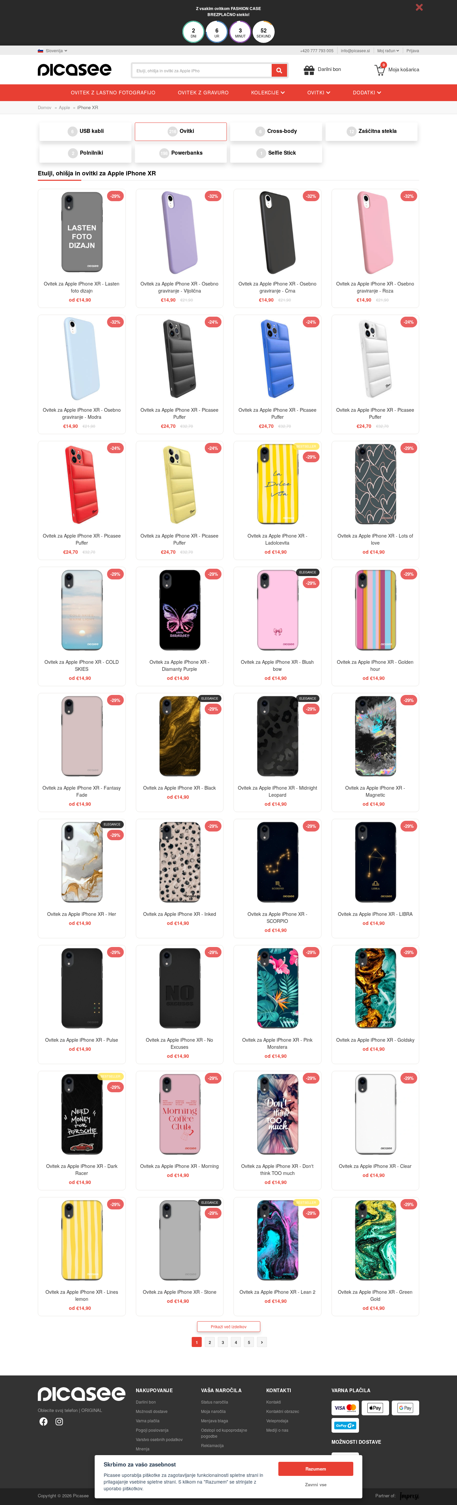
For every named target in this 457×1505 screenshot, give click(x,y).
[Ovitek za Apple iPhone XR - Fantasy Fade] (81, 737)
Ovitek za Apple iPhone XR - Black (179, 787)
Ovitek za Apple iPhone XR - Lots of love (375, 539)
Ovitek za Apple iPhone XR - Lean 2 (277, 1291)
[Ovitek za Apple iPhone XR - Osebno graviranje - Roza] (375, 232)
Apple (64, 107)
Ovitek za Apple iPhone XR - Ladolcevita (277, 539)
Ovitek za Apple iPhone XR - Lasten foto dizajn (81, 287)
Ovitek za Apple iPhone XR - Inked (179, 913)
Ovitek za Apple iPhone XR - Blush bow (277, 665)
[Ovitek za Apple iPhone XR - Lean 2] (277, 1241)
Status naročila (214, 1402)
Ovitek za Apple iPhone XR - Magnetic (375, 791)
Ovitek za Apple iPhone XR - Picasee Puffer (179, 413)
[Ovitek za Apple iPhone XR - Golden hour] (375, 610)
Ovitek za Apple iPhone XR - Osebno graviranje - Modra (82, 413)
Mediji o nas (277, 1430)
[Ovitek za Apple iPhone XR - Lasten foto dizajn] (81, 232)
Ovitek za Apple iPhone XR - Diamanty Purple (179, 665)
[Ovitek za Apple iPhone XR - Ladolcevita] (277, 485)
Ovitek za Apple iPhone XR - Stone (179, 1291)
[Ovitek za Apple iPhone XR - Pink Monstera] (277, 989)
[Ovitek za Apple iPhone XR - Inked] (179, 862)
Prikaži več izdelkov (229, 1326)
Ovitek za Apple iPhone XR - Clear (375, 1166)
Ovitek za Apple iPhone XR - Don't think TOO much (277, 1169)
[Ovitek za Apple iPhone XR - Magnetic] (375, 737)
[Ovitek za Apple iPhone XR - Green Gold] (375, 1241)
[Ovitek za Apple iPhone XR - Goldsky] (375, 989)
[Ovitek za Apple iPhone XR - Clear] (375, 1115)
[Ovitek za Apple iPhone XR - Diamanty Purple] (179, 610)
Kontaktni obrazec (282, 1411)
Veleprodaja (277, 1420)
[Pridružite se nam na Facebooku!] (43, 1421)
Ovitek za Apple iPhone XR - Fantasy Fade (81, 791)
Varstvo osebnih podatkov (159, 1439)
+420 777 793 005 (317, 50)
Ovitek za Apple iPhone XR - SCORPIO (277, 917)
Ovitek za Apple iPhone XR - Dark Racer (81, 1169)
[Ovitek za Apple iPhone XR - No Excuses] (179, 989)
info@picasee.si (355, 50)
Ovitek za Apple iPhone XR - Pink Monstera (277, 1043)
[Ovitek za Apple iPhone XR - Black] (179, 737)
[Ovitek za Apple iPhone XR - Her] (81, 862)
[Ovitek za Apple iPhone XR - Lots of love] (375, 485)
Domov (45, 107)
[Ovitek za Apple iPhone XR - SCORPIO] (277, 862)
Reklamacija (212, 1445)
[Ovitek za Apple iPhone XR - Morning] (179, 1115)
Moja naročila (213, 1411)
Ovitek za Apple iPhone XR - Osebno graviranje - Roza (375, 287)
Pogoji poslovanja (152, 1430)
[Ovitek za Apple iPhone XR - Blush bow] (277, 610)
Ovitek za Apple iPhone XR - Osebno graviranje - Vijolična (179, 287)
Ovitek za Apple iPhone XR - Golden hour (375, 665)
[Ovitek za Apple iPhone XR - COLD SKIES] (81, 610)
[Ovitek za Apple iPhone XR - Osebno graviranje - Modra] (81, 358)
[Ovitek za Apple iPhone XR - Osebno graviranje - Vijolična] (179, 232)
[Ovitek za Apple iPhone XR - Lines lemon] (81, 1241)
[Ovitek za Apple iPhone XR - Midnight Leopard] (277, 737)
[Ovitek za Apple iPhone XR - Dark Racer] (81, 1115)
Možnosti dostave (152, 1411)
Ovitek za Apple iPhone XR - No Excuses (179, 1043)
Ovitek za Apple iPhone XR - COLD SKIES (81, 665)
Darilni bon (146, 1402)
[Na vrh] (8, 1496)
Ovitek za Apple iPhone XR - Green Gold (375, 1295)
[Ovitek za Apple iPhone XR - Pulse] (81, 989)
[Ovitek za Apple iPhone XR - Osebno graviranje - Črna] (277, 232)
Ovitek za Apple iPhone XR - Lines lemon (81, 1295)
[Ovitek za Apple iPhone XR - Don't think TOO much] (277, 1115)
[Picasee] (74, 69)
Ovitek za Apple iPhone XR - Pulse (81, 1039)
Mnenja (143, 1448)
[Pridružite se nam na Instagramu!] (59, 1421)
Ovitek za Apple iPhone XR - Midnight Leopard (277, 791)
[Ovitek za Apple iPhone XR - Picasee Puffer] (179, 358)
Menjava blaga (214, 1420)
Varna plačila (148, 1420)
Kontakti (273, 1402)
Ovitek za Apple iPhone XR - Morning (179, 1166)
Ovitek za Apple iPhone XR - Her (81, 913)
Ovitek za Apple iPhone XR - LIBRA (375, 913)
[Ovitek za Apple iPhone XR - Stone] (179, 1241)
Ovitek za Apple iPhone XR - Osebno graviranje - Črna (277, 287)
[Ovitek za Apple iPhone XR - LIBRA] (375, 862)
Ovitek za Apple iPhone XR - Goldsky (375, 1039)
